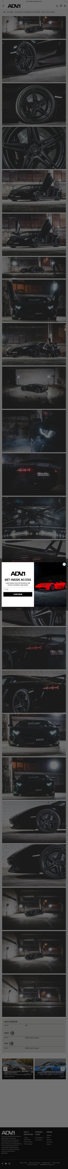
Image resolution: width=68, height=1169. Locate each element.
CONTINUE (17, 594)
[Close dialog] (64, 564)
